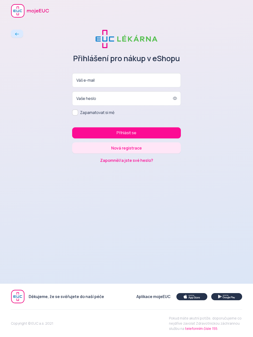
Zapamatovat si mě (97, 112)
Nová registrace (126, 148)
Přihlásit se (126, 132)
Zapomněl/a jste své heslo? (126, 160)
